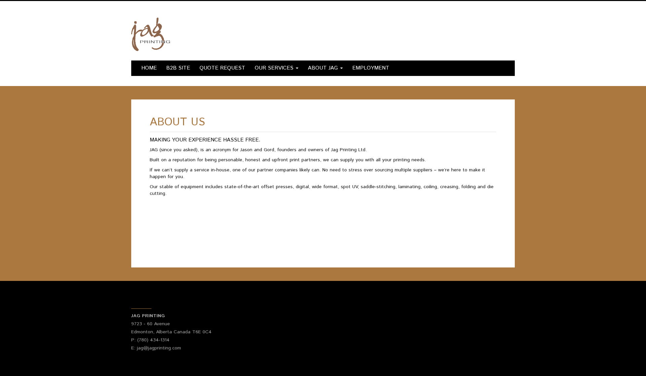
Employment (370, 68)
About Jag (323, 68)
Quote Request (222, 68)
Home (149, 68)
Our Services (275, 68)
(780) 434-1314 (153, 340)
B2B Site (178, 68)
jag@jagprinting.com (159, 348)
